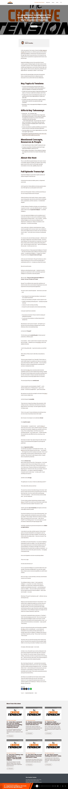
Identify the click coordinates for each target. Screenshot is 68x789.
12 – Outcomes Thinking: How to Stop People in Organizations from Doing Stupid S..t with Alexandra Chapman (15, 757)
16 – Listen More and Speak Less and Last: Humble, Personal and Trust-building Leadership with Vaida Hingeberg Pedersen (14, 724)
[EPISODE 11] (34, 745)
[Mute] (58, 786)
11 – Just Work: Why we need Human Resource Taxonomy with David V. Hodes (34, 756)
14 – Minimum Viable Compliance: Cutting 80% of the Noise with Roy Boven (52, 723)
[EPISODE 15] (34, 713)
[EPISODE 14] (53, 713)
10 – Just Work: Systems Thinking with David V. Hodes (53, 755)
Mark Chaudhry (31, 23)
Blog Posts (48, 2)
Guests (53, 2)
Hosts (57, 2)
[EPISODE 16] (15, 713)
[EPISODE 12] (15, 745)
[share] (65, 786)
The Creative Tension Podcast (39, 2)
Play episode (35, 26)
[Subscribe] (63, 786)
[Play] (37, 786)
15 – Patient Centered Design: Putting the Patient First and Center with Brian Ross (34, 723)
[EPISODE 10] (53, 745)
